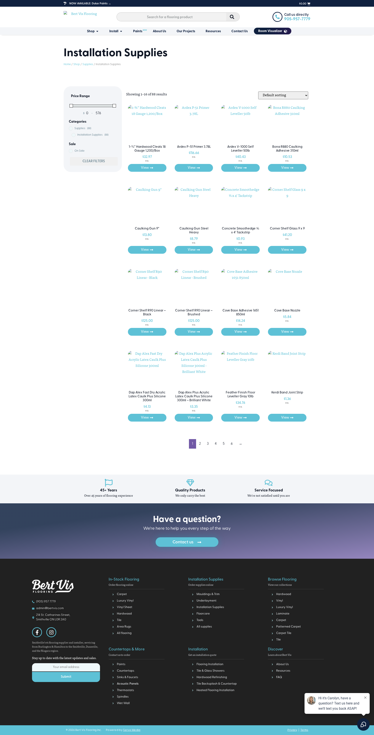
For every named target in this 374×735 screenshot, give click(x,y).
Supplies (87, 64)
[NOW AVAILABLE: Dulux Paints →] (65, 3)
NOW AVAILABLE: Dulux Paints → (90, 3)
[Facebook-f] (37, 632)
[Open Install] (121, 31)
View (145, 168)
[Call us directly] (277, 17)
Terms (304, 730)
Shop (76, 64)
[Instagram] (51, 632)
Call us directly (296, 15)
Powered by (123, 730)
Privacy (292, 730)
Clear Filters (93, 161)
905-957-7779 (297, 19)
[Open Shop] (97, 31)
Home (67, 64)
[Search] (232, 17)
